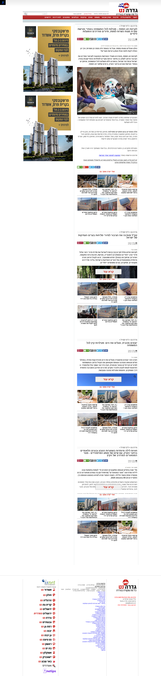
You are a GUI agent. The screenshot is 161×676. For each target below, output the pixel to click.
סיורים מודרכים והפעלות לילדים (109, 46)
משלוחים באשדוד (100, 612)
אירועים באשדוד (100, 625)
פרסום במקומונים (100, 609)
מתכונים (66, 17)
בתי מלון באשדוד (100, 606)
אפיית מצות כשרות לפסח (126, 46)
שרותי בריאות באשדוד (98, 623)
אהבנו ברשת (91, 591)
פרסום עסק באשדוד (99, 617)
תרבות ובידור (101, 589)
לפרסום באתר (77, 14)
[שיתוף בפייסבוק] (105, 39)
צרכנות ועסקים (100, 586)
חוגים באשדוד (101, 627)
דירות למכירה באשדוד (98, 615)
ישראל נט (102, 598)
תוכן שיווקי (102, 588)
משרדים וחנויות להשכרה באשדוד (95, 622)
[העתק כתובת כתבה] (92, 39)
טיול (132, 357)
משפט (97, 17)
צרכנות (83, 17)
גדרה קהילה (101, 595)
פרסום (103, 650)
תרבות (115, 17)
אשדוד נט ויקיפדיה (99, 636)
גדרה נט (133, 26)
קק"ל (132, 249)
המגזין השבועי (85, 589)
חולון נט (102, 649)
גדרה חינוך (102, 593)
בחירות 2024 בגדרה (79, 591)
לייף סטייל (125, 26)
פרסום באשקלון (100, 619)
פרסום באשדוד (100, 634)
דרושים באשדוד (100, 626)
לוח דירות (57, 17)
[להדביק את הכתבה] (86, 168)
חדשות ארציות (101, 585)
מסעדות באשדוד (100, 613)
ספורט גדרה (81, 585)
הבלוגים (75, 17)
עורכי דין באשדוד (100, 630)
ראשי (135, 17)
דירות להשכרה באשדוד (98, 616)
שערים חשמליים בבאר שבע (97, 640)
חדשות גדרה (126, 17)
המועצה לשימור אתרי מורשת (109, 155)
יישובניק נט (101, 608)
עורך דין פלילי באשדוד (98, 599)
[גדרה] (123, 15)
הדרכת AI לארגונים (91, 588)
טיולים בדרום (101, 644)
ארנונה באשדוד (100, 629)
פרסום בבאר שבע (100, 620)
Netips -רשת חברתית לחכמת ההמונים (94, 633)
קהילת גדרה (90, 585)
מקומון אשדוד (101, 610)
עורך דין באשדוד (100, 646)
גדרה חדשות (101, 592)
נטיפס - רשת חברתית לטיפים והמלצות (94, 603)
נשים (90, 17)
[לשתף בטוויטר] (99, 39)
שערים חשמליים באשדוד (98, 632)
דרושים (48, 17)
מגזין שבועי (106, 17)
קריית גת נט (101, 647)
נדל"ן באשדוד (101, 600)
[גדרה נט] (122, 592)
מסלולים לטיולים (100, 643)
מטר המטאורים (129, 467)
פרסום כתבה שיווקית (99, 637)
